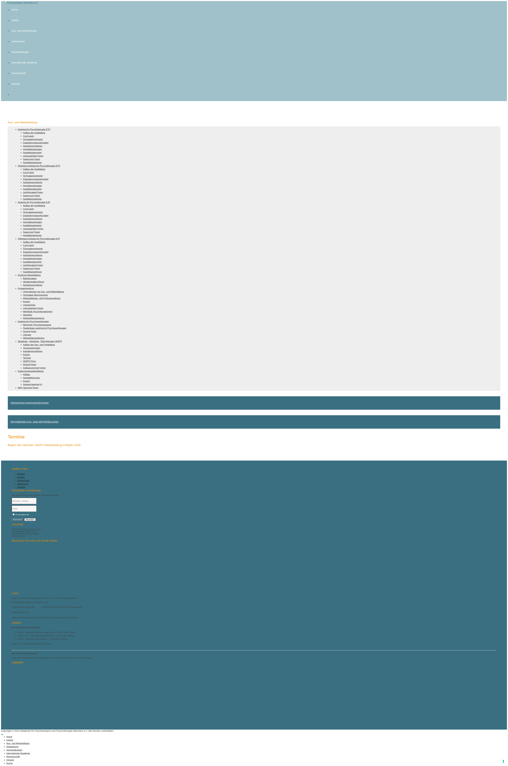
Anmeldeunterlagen (32, 149)
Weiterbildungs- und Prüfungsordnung (41, 298)
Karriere (21, 474)
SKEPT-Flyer (29, 361)
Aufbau (26, 374)
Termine (27, 358)
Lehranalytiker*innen (33, 156)
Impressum (22, 484)
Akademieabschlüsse (33, 282)
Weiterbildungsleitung (33, 318)
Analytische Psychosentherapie (33, 321)
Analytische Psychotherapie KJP (34, 202)
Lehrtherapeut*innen (33, 192)
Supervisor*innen (31, 159)
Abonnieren (18, 520)
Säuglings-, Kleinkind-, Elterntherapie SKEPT (40, 341)
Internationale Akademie (24, 62)
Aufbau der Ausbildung (34, 133)
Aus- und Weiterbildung (24, 31)
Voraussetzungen (31, 348)
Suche (9, 763)
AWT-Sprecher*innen (28, 388)
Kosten (26, 301)
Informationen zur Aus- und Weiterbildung (43, 291)
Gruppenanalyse (26, 288)
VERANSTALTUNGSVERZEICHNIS (29, 403)
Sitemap (21, 487)
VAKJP (32, 612)
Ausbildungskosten (32, 152)
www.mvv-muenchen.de (22, 646)
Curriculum (28, 136)
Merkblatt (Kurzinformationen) (38, 311)
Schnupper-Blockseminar (35, 295)
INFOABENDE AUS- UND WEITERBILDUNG (34, 422)
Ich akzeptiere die (30, 515)
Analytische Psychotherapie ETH (34, 129)
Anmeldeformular (31, 378)
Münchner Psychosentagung (37, 325)
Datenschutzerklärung (38, 515)
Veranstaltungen (20, 52)
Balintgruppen (30, 278)
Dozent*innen (29, 331)
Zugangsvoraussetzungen (35, 142)
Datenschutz (23, 480)
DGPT (38, 607)
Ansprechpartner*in (32, 384)
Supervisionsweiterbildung (31, 371)
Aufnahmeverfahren (32, 146)
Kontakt (20, 477)
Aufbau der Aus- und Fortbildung (39, 344)
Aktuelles (27, 315)
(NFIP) (82, 617)
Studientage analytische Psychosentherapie (44, 328)
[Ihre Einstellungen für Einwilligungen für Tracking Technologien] (503, 761)
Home (15, 9)
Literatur (27, 335)
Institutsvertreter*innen (34, 368)
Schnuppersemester (33, 139)
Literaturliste (29, 305)
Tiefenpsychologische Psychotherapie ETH (39, 166)
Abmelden (30, 520)
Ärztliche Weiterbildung (29, 275)
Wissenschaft (19, 73)
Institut (15, 20)
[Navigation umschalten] (2, 734)
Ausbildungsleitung (32, 162)
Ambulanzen (18, 41)
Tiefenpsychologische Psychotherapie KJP (39, 238)
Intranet (16, 84)
